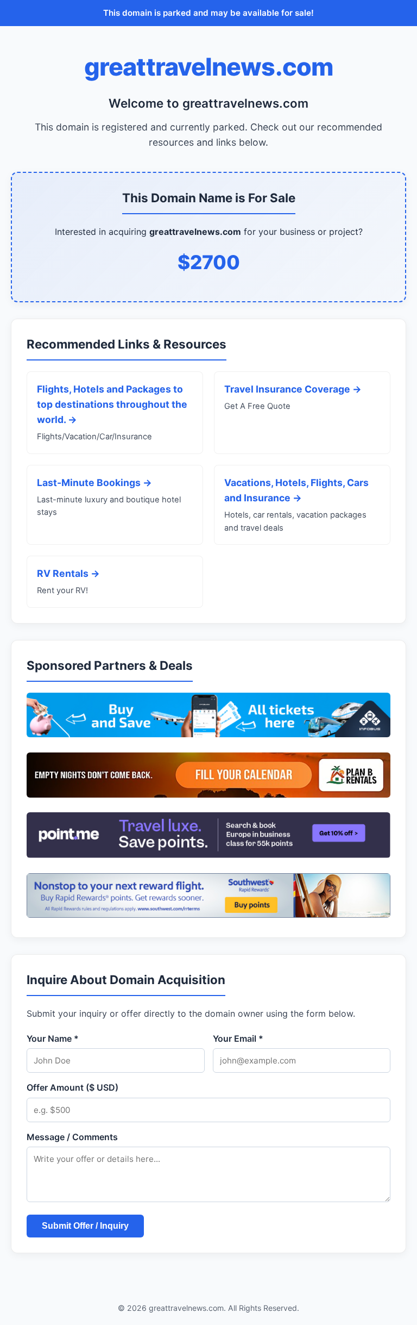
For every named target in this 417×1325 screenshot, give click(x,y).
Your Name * (53, 1038)
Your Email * (238, 1038)
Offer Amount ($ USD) (72, 1087)
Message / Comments (72, 1136)
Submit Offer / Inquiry (85, 1225)
